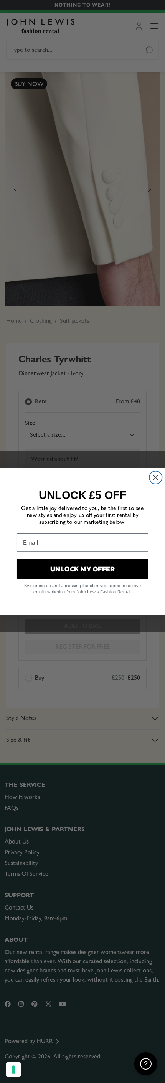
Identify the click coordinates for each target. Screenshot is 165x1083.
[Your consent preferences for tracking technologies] (13, 1069)
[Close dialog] (155, 477)
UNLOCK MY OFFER (82, 569)
